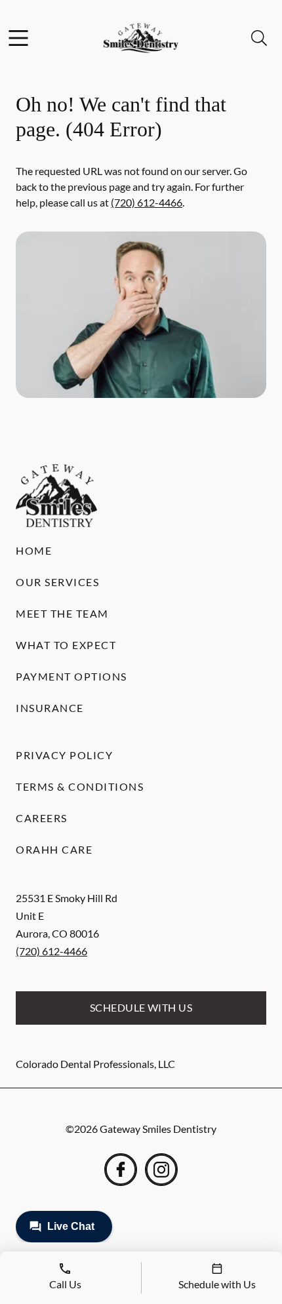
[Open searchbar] (259, 38)
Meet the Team (62, 613)
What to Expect (66, 645)
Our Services (57, 582)
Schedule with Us (141, 1007)
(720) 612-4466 (146, 202)
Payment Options (71, 676)
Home (34, 550)
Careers (42, 818)
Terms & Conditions (80, 786)
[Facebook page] (120, 1169)
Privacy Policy (64, 755)
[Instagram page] (161, 1169)
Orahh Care (54, 849)
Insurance (50, 707)
